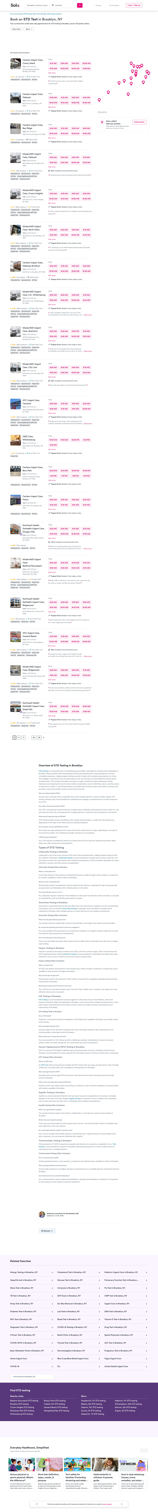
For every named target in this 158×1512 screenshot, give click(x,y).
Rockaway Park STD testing (22, 1410)
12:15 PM (64, 471)
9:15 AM (53, 63)
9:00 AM (53, 97)
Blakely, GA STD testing (91, 1404)
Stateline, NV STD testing (126, 1400)
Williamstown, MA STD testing (128, 1404)
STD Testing (28, 14)
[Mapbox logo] (102, 112)
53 (39, 737)
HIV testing (43, 1000)
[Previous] (142, 1450)
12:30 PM (75, 471)
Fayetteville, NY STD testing (93, 1400)
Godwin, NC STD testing (92, 1407)
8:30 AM (53, 157)
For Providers (114, 5)
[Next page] (43, 737)
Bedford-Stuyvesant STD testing (24, 1400)
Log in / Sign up (134, 5)
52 (34, 737)
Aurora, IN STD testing (91, 1410)
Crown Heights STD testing (22, 1407)
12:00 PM (75, 440)
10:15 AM (53, 68)
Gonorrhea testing (69, 908)
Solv (11, 14)
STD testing (43, 771)
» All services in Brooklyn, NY (23, 1376)
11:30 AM (86, 711)
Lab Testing (18, 14)
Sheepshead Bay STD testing (56, 1410)
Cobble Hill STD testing (54, 1404)
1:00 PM (86, 440)
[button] (128, 94)
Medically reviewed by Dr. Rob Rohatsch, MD (62, 1213)
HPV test (44, 1065)
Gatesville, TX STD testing (92, 1414)
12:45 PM (86, 471)
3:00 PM (53, 445)
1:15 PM (64, 476)
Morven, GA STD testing (125, 1407)
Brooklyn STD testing (19, 1404)
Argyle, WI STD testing (125, 1410)
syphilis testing (75, 1098)
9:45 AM (75, 63)
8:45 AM (64, 157)
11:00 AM (86, 68)
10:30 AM (64, 68)
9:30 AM (64, 63)
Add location (139, 122)
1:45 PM (86, 476)
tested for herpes (69, 954)
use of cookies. (107, 1504)
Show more (88, 315)
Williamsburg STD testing (21, 1414)
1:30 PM (75, 476)
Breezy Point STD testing (55, 1400)
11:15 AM (75, 711)
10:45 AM (75, 68)
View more (52, 73)
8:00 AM (53, 403)
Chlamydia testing (65, 858)
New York (36, 14)
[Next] (146, 1450)
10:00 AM (86, 63)
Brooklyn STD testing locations (51, 14)
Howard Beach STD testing (55, 1407)
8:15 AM (64, 403)
